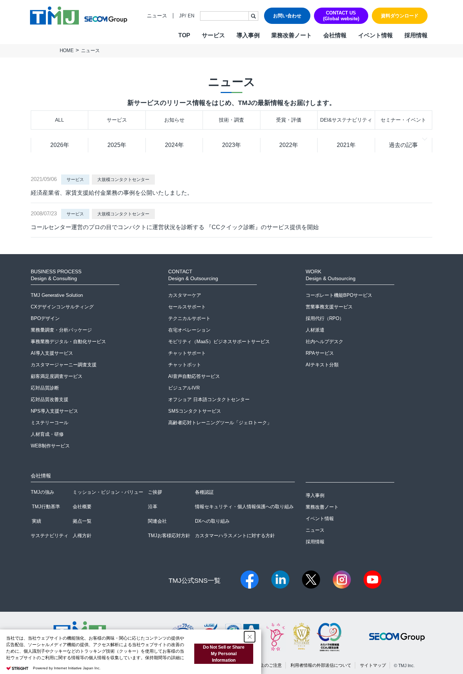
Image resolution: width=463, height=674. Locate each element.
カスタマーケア (184, 295)
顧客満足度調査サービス (56, 376)
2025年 (116, 145)
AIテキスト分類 (322, 364)
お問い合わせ (287, 15)
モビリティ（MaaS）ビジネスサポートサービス (219, 341)
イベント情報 (375, 35)
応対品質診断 (45, 388)
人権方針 (82, 535)
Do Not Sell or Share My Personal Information (224, 654)
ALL (59, 120)
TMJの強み (42, 492)
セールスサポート (187, 306)
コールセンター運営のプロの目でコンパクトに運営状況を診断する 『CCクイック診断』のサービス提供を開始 (175, 227)
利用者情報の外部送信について (320, 665)
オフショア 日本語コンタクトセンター (209, 399)
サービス (117, 120)
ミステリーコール (49, 422)
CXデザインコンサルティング (62, 306)
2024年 (174, 145)
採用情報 (416, 35)
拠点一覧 (82, 521)
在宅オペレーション (189, 330)
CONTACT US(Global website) (341, 15)
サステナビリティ (49, 535)
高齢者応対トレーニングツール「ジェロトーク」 (220, 422)
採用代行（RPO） (325, 318)
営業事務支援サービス (329, 306)
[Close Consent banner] (249, 636)
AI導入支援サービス (52, 353)
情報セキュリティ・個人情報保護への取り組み (244, 506)
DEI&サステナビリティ (346, 120)
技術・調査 (231, 120)
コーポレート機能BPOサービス (339, 295)
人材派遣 (315, 330)
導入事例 (248, 35)
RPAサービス (320, 353)
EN (191, 15)
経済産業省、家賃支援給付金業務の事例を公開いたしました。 (112, 193)
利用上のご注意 (266, 665)
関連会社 (157, 521)
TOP (184, 35)
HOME (67, 50)
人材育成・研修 (47, 434)
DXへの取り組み (212, 521)
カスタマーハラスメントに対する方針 (235, 535)
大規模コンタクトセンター (123, 179)
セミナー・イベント (403, 120)
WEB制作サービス (50, 445)
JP (182, 15)
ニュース (157, 15)
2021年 (346, 145)
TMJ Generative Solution (57, 295)
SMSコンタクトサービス (194, 411)
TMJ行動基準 (46, 506)
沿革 (152, 506)
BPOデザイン (45, 318)
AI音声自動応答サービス (194, 376)
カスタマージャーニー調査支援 (64, 364)
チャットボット (184, 364)
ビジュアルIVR (184, 388)
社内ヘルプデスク (324, 341)
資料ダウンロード (400, 15)
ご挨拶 (155, 492)
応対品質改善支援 (49, 399)
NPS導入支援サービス (54, 411)
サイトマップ (373, 665)
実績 (36, 521)
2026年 (59, 145)
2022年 (288, 145)
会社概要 (82, 506)
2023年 (231, 145)
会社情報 (335, 35)
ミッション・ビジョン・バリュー (108, 492)
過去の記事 (403, 145)
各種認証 (204, 492)
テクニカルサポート (189, 318)
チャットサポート (187, 353)
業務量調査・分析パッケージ (61, 330)
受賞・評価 (288, 120)
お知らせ (174, 120)
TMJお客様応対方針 (169, 535)
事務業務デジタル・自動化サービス (68, 341)
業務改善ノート (291, 35)
